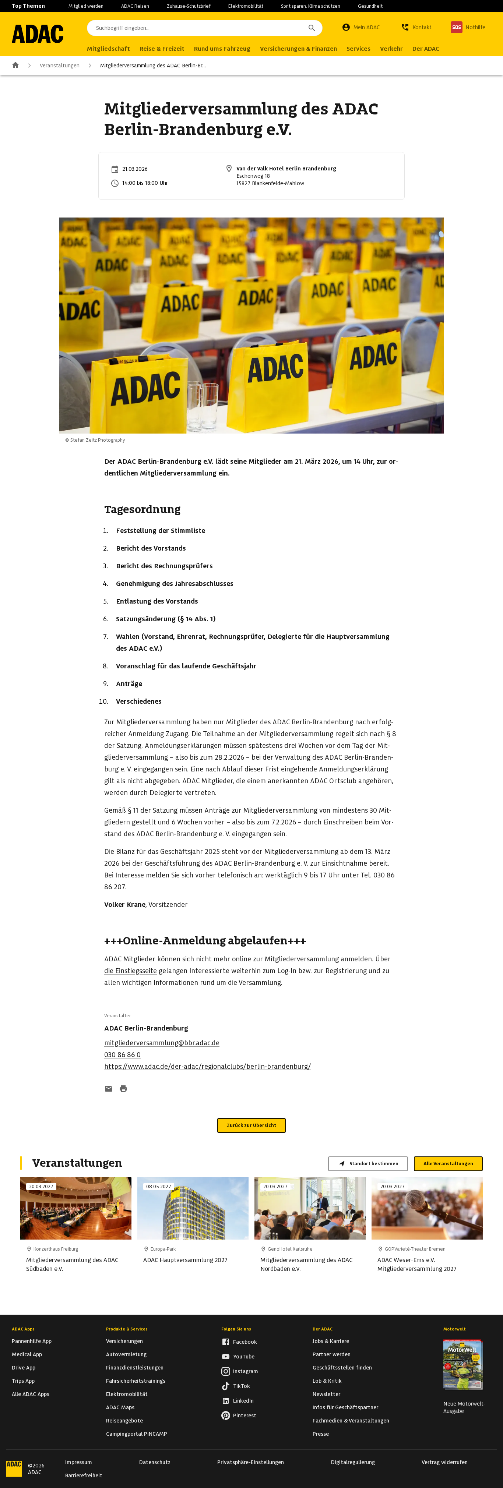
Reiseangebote (124, 1420)
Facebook (245, 1342)
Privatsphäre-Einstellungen (250, 1462)
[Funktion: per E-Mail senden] (108, 1089)
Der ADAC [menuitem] (425, 49)
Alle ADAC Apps (30, 1394)
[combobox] (205, 28)
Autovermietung (126, 1354)
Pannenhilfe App (32, 1341)
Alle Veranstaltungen (448, 1163)
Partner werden (332, 1354)
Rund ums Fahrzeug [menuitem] (222, 49)
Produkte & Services (127, 1329)
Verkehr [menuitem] (391, 49)
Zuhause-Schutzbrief (189, 6)
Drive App (23, 1367)
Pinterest (244, 1415)
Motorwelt (454, 1329)
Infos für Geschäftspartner (345, 1407)
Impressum (78, 1462)
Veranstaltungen (60, 65)
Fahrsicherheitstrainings (135, 1381)
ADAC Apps (23, 1329)
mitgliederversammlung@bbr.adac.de (161, 1043)
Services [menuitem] (358, 49)
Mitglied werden (85, 6)
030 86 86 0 (122, 1054)
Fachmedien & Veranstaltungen (351, 1420)
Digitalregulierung (353, 1462)
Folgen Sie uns (236, 1329)
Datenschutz (154, 1462)
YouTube (243, 1356)
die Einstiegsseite (130, 970)
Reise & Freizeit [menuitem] (162, 49)
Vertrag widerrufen (445, 1462)
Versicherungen (124, 1341)
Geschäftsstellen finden (342, 1367)
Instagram (245, 1371)
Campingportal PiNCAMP (136, 1434)
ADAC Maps (120, 1407)
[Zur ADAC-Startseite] (37, 34)
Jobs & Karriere (331, 1341)
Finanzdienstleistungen (134, 1367)
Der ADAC (323, 1329)
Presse (321, 1434)
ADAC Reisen (135, 6)
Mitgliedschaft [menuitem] (108, 49)
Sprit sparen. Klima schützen (310, 6)
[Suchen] (312, 28)
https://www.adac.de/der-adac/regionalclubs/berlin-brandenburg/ (207, 1066)
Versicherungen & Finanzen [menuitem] (298, 49)
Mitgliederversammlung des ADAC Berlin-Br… (153, 65)
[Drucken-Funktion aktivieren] (123, 1089)
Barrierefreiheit (83, 1475)
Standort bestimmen (373, 1163)
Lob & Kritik (327, 1381)
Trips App (23, 1381)
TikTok (241, 1386)
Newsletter (326, 1394)
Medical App (27, 1354)
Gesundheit (370, 6)
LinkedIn (243, 1400)
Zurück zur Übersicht (251, 1125)
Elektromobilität (245, 6)
